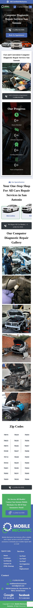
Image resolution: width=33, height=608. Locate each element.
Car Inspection (25, 564)
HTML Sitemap (9, 566)
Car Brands (7, 561)
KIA (30, 216)
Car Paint (23, 559)
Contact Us (7, 564)
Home (6, 556)
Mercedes (10, 216)
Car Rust (23, 556)
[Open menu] (30, 6)
